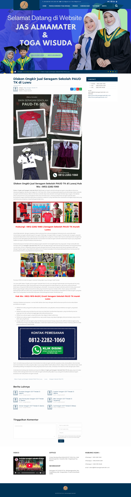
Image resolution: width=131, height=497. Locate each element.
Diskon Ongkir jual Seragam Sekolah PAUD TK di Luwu (28, 379)
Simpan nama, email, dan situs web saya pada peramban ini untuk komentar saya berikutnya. (69, 437)
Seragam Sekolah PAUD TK (56, 379)
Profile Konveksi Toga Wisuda (59, 6)
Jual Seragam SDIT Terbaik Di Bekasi (64, 406)
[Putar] (16, 473)
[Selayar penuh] (43, 473)
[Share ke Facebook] (108, 71)
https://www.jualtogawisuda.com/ (97, 97)
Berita (104, 6)
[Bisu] (40, 473)
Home (44, 6)
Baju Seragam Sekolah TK (33, 71)
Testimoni (95, 6)
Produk (75, 6)
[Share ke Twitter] (111, 71)
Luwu (45, 379)
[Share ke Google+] (113, 71)
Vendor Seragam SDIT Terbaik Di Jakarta (31, 406)
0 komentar (28, 89)
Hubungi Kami (85, 6)
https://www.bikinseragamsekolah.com (99, 95)
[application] (29, 465)
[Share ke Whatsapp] (116, 71)
